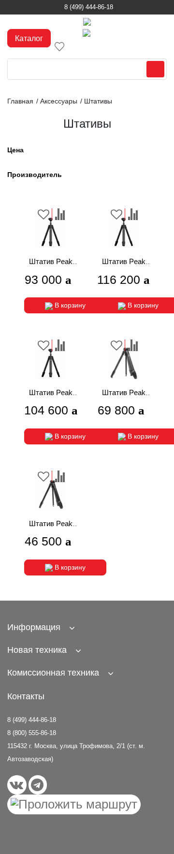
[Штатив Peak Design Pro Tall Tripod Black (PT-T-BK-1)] (123, 232)
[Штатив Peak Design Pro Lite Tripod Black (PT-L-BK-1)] (50, 232)
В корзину (69, 305)
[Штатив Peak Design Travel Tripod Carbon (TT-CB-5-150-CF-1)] (123, 363)
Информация (33, 627)
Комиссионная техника (53, 672)
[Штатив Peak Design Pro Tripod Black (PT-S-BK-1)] (50, 363)
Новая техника (37, 650)
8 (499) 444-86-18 (88, 7)
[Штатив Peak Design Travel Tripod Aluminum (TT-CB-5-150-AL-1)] (50, 494)
